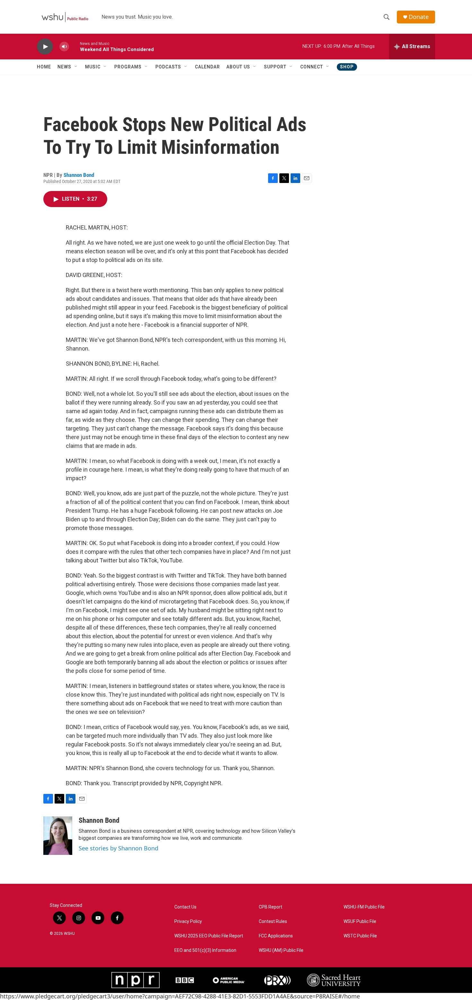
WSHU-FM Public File (364, 907)
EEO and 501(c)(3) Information (205, 950)
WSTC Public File (360, 936)
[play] (45, 46)
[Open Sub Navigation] (76, 66)
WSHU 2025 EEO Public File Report (208, 936)
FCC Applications (276, 936)
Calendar (207, 66)
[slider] (74, 46)
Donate (419, 16)
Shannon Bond (79, 175)
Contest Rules (273, 921)
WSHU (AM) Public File (281, 950)
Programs (128, 66)
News (64, 66)
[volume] (64, 46)
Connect (311, 66)
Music (93, 66)
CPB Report (270, 907)
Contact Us (185, 907)
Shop (347, 66)
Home (44, 66)
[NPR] (135, 980)
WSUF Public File (360, 921)
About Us (238, 66)
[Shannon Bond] (57, 835)
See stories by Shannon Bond (118, 848)
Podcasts (168, 66)
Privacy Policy (188, 921)
